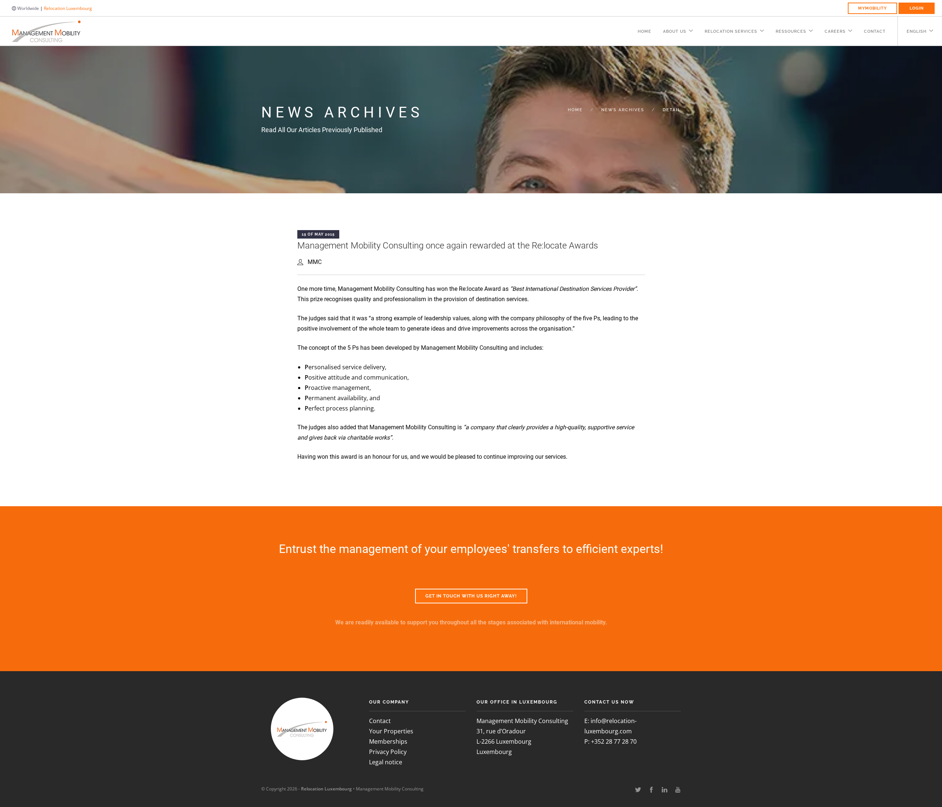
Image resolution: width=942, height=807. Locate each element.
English (917, 31)
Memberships (388, 741)
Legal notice (385, 762)
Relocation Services (731, 31)
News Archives (622, 110)
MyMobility (872, 8)
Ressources (791, 31)
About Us (674, 31)
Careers (835, 31)
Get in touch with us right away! (471, 596)
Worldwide (27, 8)
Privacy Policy (388, 752)
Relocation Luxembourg (68, 8)
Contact (875, 31)
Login (917, 8)
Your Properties (391, 731)
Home (644, 31)
